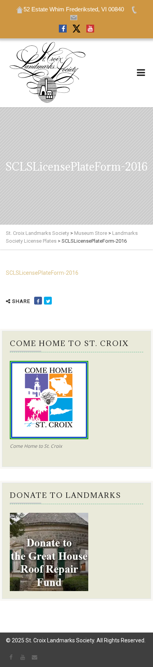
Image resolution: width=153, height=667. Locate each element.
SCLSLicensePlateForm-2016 (42, 273)
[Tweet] (48, 301)
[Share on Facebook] (38, 301)
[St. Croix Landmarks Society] (47, 72)
